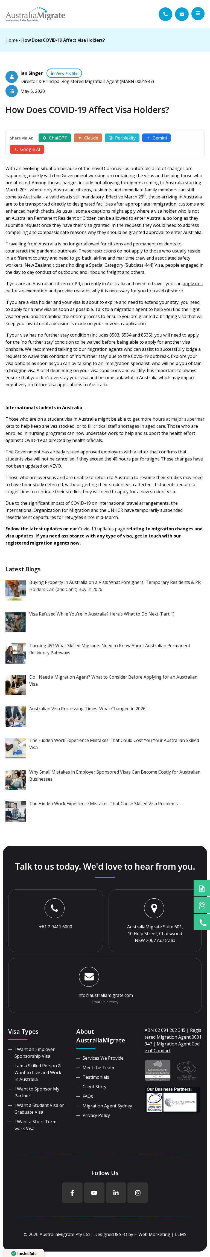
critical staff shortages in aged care (129, 426)
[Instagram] (137, 1192)
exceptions (99, 211)
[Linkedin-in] (116, 1192)
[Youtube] (94, 1192)
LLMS (180, 1234)
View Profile (65, 73)
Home (11, 40)
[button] (198, 13)
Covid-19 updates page (101, 529)
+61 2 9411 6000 (55, 927)
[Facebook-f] (72, 1192)
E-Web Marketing (152, 1234)
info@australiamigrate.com (105, 995)
